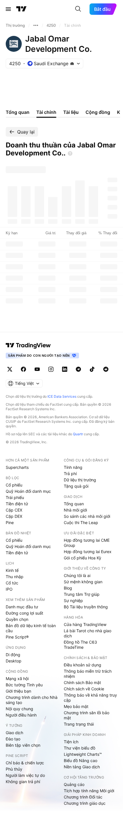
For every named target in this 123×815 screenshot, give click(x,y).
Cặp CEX (14, 510)
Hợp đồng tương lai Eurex (88, 551)
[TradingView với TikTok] (92, 369)
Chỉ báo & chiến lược (25, 762)
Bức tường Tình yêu (24, 684)
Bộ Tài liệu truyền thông (86, 606)
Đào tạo (13, 738)
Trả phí (70, 473)
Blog (68, 588)
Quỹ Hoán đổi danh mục (28, 491)
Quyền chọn (17, 619)
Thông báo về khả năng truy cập (90, 698)
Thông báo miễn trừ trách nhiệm (88, 674)
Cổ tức (12, 582)
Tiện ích (71, 741)
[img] (72, 63)
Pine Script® (17, 637)
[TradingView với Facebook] (23, 369)
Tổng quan (74, 503)
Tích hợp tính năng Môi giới (89, 790)
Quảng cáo (74, 784)
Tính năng (73, 467)
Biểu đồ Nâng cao (80, 760)
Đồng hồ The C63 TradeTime (80, 645)
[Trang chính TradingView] (21, 9)
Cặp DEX (14, 516)
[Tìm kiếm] (78, 9)
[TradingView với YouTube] (37, 369)
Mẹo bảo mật (76, 706)
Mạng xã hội (17, 678)
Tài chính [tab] (46, 112)
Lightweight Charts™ (83, 754)
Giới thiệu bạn (18, 691)
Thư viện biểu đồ (79, 748)
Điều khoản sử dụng (82, 664)
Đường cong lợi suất (24, 613)
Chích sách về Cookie (84, 688)
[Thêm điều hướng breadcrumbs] (35, 25)
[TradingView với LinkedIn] (65, 369)
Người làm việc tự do (25, 775)
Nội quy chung (19, 708)
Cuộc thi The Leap (81, 522)
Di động (13, 654)
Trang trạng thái (79, 724)
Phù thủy (14, 769)
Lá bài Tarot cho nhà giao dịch (87, 633)
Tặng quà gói (76, 486)
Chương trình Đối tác (83, 797)
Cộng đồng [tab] (98, 112)
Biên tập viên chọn (23, 745)
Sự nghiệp (73, 600)
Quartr (78, 434)
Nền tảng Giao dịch (82, 766)
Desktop (13, 660)
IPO (9, 589)
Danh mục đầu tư (22, 606)
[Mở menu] (8, 9)
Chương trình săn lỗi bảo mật (86, 715)
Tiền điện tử (17, 503)
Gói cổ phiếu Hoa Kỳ (82, 557)
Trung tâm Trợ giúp (82, 594)
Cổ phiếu (14, 485)
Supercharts (17, 467)
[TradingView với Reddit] (106, 369)
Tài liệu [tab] (71, 112)
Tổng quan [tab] (17, 112)
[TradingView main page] (28, 345)
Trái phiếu (15, 497)
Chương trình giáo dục (85, 803)
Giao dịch (14, 732)
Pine (10, 522)
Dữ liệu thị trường (80, 479)
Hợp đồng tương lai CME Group (87, 543)
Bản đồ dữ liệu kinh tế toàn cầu (31, 628)
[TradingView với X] (10, 369)
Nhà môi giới (75, 510)
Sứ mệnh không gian (83, 581)
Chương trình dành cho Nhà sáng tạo (31, 700)
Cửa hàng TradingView (85, 624)
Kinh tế (12, 570)
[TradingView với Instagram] (51, 369)
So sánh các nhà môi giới (87, 516)
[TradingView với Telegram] (78, 369)
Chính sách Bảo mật (82, 682)
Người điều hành (21, 715)
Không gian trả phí (23, 781)
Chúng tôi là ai (77, 575)
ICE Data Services (61, 396)
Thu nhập (14, 576)
